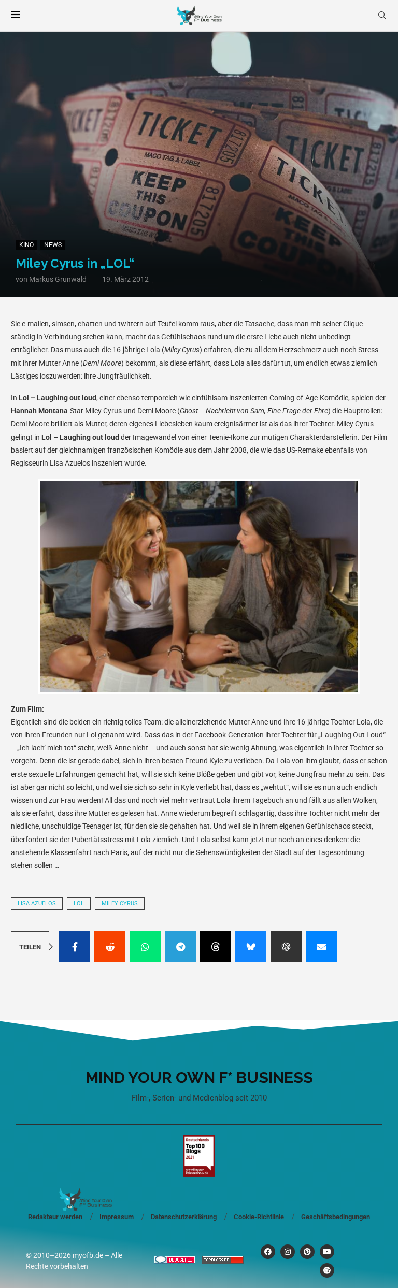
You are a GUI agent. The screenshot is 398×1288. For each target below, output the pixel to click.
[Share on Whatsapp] (145, 946)
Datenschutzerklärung (184, 1217)
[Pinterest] (307, 1251)
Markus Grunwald (58, 279)
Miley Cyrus (120, 903)
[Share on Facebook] (74, 946)
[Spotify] (327, 1270)
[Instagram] (287, 1251)
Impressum (117, 1217)
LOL (79, 903)
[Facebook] (268, 1251)
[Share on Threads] (215, 946)
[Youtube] (327, 1251)
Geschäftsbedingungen (335, 1217)
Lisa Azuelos (37, 903)
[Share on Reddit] (109, 946)
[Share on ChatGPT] (286, 946)
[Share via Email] (321, 946)
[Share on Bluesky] (250, 946)
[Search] (382, 15)
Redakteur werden (55, 1217)
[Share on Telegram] (180, 946)
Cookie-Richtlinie (259, 1217)
